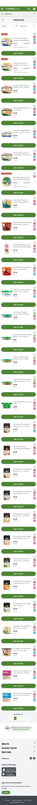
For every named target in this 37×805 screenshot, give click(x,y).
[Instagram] (34, 759)
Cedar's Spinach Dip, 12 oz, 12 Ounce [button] (22, 403)
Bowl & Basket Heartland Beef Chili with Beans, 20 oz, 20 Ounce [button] (22, 223)
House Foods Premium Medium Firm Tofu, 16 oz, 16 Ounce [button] (22, 694)
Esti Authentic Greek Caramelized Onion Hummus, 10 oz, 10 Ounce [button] (22, 448)
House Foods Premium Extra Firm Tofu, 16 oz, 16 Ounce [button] (22, 672)
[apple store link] (9, 771)
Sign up (5, 792)
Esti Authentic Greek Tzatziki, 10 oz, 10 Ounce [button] (22, 605)
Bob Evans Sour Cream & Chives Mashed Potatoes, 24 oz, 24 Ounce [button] (22, 154)
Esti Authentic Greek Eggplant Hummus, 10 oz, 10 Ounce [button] (22, 470)
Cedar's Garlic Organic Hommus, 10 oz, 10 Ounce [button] (21, 313)
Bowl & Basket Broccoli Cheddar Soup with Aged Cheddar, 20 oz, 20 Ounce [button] (21, 201)
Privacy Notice (27, 800)
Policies (8, 800)
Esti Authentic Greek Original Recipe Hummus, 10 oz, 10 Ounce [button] (22, 537)
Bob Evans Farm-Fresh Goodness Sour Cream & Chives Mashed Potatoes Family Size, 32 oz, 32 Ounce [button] (22, 64)
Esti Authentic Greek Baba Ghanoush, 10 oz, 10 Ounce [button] (21, 425)
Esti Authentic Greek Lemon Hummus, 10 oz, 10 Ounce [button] (21, 515)
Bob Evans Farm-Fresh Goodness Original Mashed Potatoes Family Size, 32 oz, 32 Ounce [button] (22, 39)
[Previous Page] (11, 718)
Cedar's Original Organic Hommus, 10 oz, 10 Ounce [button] (21, 358)
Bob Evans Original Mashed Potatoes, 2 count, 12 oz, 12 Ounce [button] (21, 131)
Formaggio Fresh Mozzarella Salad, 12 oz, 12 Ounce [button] (22, 627)
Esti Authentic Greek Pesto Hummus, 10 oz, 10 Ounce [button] (21, 560)
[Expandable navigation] (2, 9)
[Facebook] (31, 759)
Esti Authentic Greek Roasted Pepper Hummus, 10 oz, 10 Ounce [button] (22, 582)
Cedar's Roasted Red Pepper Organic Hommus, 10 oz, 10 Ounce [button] (22, 380)
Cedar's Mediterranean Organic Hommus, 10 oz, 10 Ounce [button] (22, 335)
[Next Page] (26, 718)
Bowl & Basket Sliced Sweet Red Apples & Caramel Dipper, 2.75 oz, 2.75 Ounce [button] (22, 246)
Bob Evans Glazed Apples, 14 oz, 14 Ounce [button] (22, 109)
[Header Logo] (12, 8)
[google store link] (9, 776)
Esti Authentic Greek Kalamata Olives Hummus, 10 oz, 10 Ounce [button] (22, 493)
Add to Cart (18, 53)
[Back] (3, 20)
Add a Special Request (21, 729)
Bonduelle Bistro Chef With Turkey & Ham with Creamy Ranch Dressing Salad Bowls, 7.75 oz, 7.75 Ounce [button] (22, 179)
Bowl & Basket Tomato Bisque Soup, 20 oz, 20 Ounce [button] (22, 268)
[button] (28, 8)
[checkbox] (34, 34)
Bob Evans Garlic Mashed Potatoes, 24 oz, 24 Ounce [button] (21, 86)
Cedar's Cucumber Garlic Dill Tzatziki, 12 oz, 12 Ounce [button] (21, 291)
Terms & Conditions (17, 800)
